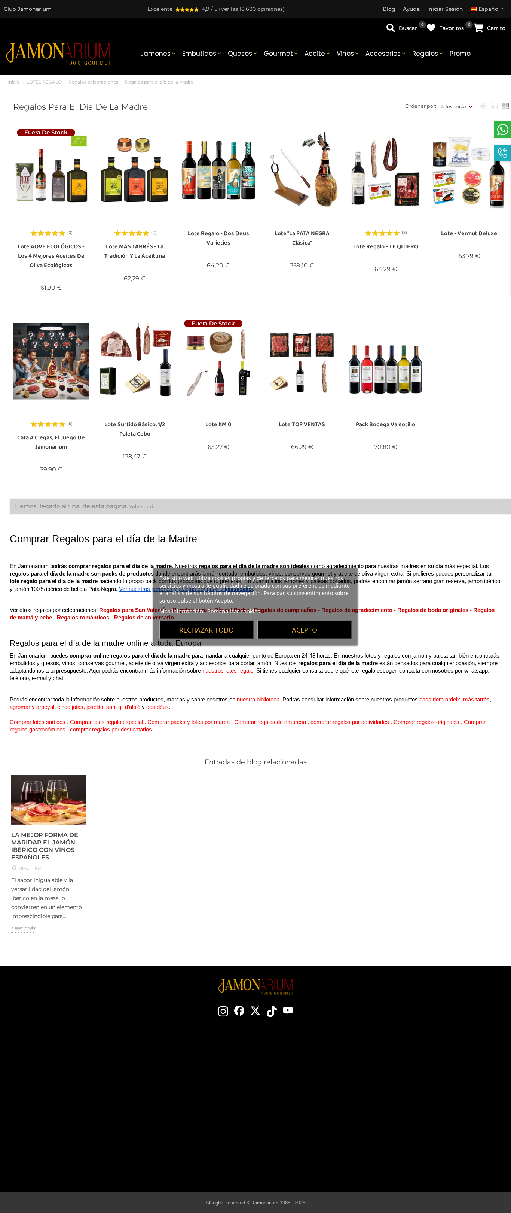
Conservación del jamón (309, 1093)
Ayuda (425, 1138)
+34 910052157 (91, 1110)
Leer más (23, 928)
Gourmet (281, 53)
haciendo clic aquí (74, 1096)
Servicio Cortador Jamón (192, 1127)
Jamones (158, 53)
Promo (460, 53)
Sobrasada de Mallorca (309, 1138)
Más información (181, 611)
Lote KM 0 (218, 424)
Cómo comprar (426, 1059)
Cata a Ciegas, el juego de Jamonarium (51, 442)
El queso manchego (309, 1149)
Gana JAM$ (192, 1082)
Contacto (192, 1059)
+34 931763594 (52, 1110)
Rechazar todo (206, 629)
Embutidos (202, 53)
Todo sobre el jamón (309, 1059)
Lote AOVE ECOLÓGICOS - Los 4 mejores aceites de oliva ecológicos (51, 256)
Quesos (243, 53)
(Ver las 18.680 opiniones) (252, 9)
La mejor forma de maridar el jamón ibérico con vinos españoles (44, 846)
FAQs (426, 1116)
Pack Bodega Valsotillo (385, 424)
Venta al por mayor (192, 1116)
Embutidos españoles (309, 1116)
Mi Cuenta (425, 1127)
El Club (192, 1071)
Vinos (348, 53)
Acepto (304, 629)
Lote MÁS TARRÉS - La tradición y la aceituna (134, 251)
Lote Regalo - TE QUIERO (385, 246)
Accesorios (386, 53)
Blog (192, 1138)
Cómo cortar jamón (309, 1082)
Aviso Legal (425, 1093)
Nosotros (192, 1093)
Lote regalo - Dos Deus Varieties (218, 238)
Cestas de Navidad (192, 1104)
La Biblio (309, 1161)
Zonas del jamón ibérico (309, 1104)
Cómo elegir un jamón (309, 1071)
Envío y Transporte (426, 1071)
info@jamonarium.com (68, 1081)
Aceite (318, 53)
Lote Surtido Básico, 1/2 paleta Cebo (134, 429)
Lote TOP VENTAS (302, 424)
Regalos (428, 53)
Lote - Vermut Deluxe (469, 233)
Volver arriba (144, 506)
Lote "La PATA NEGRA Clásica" (302, 238)
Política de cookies (425, 1104)
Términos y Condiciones (425, 1082)
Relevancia (452, 106)
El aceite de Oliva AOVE (309, 1127)
